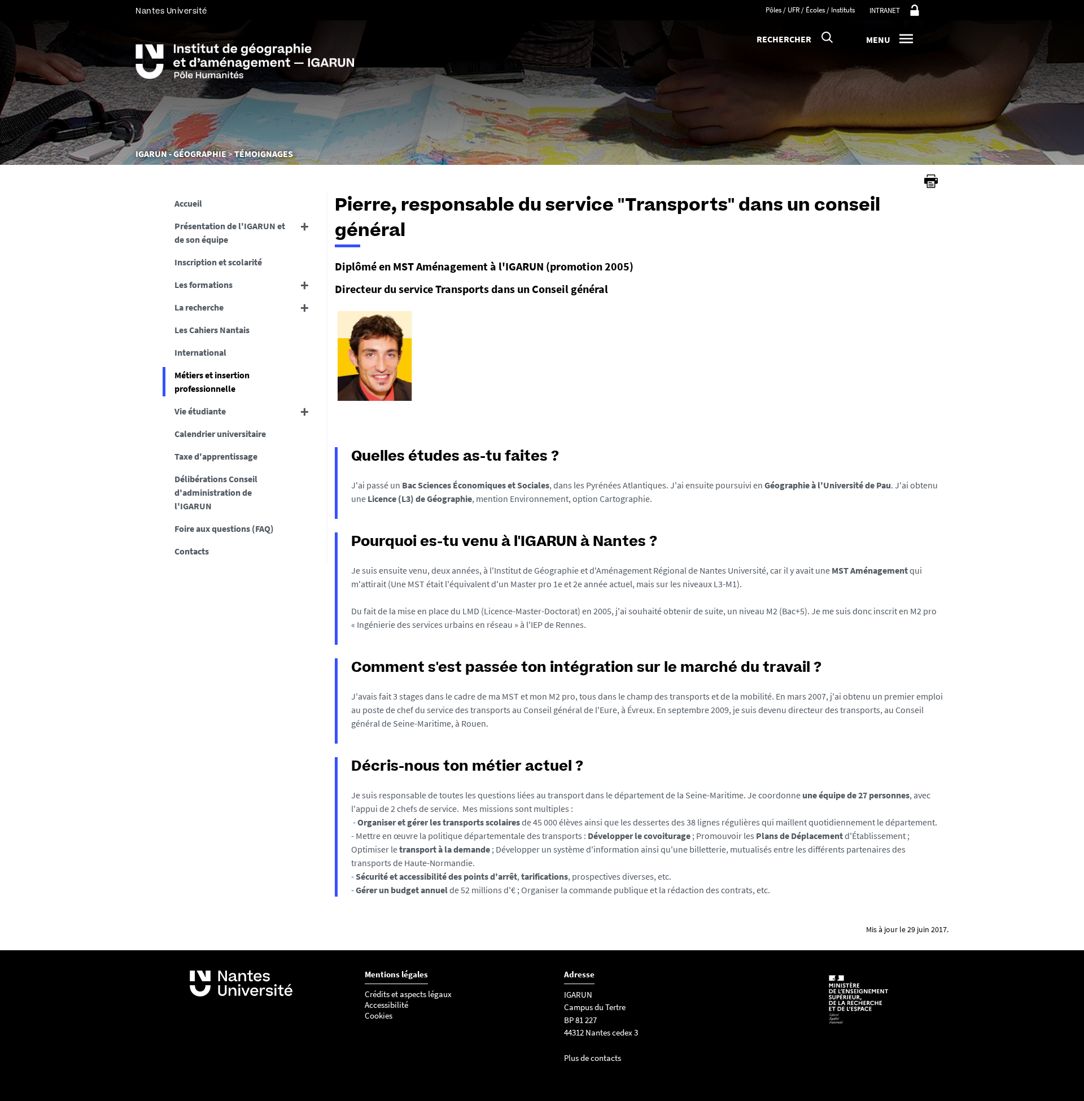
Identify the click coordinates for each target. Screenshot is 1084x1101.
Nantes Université (171, 11)
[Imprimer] (931, 181)
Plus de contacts (592, 1057)
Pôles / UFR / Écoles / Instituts (810, 10)
